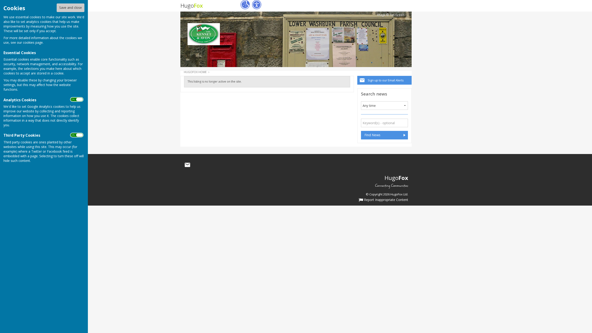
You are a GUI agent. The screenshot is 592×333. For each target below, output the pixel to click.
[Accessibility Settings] (256, 4)
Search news (374, 94)
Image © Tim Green (390, 14)
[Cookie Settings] (245, 4)
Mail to (187, 164)
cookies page (33, 42)
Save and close (70, 7)
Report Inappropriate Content (385, 200)
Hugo (191, 5)
